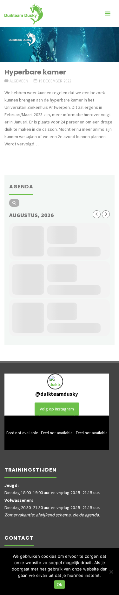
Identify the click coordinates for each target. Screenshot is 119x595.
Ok (59, 584)
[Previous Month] (97, 214)
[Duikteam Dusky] (23, 13)
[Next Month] (106, 214)
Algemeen (19, 81)
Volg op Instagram (57, 409)
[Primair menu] (107, 13)
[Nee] (111, 572)
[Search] (14, 203)
